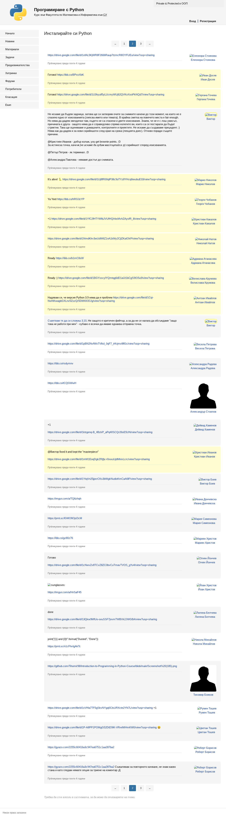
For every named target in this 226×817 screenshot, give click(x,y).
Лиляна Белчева (205, 616)
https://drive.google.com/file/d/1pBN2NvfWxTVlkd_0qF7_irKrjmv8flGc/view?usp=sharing (98, 343)
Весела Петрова (205, 348)
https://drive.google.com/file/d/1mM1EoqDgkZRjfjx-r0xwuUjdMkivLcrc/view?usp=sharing (99, 459)
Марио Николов (205, 184)
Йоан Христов (206, 589)
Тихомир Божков (203, 694)
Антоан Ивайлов (205, 302)
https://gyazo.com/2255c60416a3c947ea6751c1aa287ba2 (81, 747)
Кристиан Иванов (204, 456)
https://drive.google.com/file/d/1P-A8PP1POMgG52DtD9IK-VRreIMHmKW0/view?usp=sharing (102, 727)
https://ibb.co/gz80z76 (60, 537)
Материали (12, 49)
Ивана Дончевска (204, 503)
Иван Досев (208, 79)
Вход (192, 21)
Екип (8, 104)
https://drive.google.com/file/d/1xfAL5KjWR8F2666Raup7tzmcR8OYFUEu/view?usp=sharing (101, 55)
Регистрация (208, 21)
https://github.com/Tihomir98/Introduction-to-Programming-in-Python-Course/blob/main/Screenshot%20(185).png (112, 666)
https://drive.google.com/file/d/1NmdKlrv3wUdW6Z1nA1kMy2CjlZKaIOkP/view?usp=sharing (101, 238)
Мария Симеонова (204, 522)
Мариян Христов (205, 542)
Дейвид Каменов (205, 429)
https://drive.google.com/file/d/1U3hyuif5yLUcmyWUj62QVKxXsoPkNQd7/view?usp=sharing (110, 94)
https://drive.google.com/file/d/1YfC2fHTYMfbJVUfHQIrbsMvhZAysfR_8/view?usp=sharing (103, 218)
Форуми (10, 81)
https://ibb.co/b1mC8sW (70, 258)
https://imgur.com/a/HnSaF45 (64, 592)
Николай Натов (206, 243)
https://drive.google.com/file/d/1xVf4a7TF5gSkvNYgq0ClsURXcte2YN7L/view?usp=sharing (100, 707)
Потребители (13, 88)
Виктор (211, 118)
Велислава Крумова (203, 282)
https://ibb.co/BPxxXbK (70, 74)
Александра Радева (203, 368)
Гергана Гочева (206, 99)
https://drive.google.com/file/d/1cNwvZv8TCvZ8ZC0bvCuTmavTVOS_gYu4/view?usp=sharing (102, 564)
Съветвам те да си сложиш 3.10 (67, 320)
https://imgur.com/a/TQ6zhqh (64, 498)
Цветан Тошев (206, 732)
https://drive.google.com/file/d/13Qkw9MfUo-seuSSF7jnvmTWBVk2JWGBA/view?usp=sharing (102, 619)
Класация (11, 96)
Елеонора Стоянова (203, 59)
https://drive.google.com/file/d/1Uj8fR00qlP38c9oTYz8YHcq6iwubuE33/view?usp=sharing (114, 179)
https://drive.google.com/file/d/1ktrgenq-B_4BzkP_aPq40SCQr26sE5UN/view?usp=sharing (100, 432)
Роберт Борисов (205, 751)
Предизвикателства (17, 65)
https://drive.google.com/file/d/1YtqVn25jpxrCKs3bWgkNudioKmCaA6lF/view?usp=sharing (100, 478)
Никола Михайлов (204, 643)
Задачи (9, 57)
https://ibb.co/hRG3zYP (70, 199)
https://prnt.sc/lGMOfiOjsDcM (65, 518)
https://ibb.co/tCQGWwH (62, 382)
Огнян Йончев (206, 562)
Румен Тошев (207, 712)
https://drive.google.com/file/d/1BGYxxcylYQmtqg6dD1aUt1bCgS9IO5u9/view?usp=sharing (111, 277)
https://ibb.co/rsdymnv (60, 363)
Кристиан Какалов (204, 223)
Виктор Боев (207, 483)
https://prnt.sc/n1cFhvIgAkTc (64, 646)
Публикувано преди (66, 63)
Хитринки (11, 73)
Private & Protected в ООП (172, 3)
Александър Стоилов (203, 411)
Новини (9, 41)
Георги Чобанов (205, 203)
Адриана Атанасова (203, 262)
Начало (9, 33)
